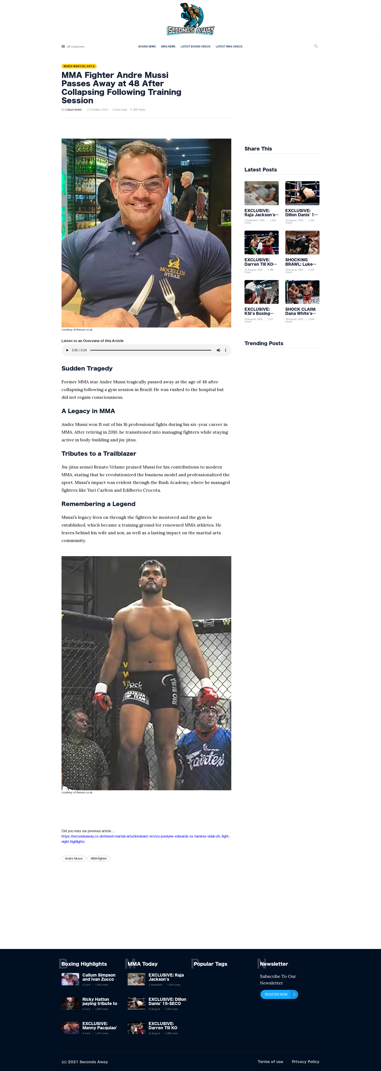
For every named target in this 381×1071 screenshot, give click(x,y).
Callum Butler (73, 109)
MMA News (168, 46)
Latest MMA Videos (229, 46)
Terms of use (270, 1061)
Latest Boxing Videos (196, 46)
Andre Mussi (74, 858)
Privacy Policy (305, 1061)
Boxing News (147, 46)
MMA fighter (99, 858)
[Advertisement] (292, 102)
